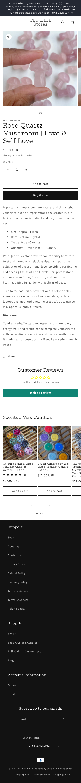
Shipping (7, 155)
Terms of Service (18, 591)
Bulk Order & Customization (25, 651)
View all (40, 513)
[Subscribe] (63, 719)
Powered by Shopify (44, 768)
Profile (12, 694)
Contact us (15, 555)
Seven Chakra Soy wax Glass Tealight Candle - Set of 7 (54, 466)
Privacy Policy (16, 564)
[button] (8, 22)
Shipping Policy (17, 582)
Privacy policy (22, 774)
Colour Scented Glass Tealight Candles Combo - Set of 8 (18, 466)
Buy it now (40, 195)
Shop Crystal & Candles (22, 642)
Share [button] (11, 356)
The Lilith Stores (25, 768)
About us (13, 546)
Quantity (8, 162)
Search (12, 537)
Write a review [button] (40, 393)
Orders (12, 685)
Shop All (13, 633)
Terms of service (41, 774)
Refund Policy (16, 573)
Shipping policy (61, 774)
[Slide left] (32, 113)
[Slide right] (49, 113)
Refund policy (16, 608)
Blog (11, 660)
